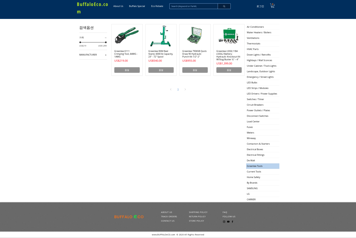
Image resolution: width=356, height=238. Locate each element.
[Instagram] (224, 221)
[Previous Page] (170, 89)
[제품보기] (127, 35)
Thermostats (253, 43)
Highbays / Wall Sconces (259, 60)
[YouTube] (228, 221)
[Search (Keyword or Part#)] (224, 6)
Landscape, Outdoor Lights (261, 71)
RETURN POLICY (197, 216)
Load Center (253, 121)
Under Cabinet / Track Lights (261, 65)
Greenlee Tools (255, 166)
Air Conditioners (255, 26)
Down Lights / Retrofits (259, 54)
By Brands (252, 182)
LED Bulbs (252, 82)
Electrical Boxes (255, 149)
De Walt (251, 160)
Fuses (250, 127)
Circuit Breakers (255, 104)
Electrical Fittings (255, 154)
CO (141, 217)
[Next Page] (185, 89)
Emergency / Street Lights (260, 76)
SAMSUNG (252, 188)
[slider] (80, 42)
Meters (250, 132)
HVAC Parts (253, 49)
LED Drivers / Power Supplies (262, 93)
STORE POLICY (196, 220)
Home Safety (253, 177)
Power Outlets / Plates (258, 110)
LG (248, 193)
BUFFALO (124, 217)
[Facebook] (232, 221)
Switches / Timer (255, 99)
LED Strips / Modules (258, 88)
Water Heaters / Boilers (259, 32)
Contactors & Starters (258, 143)
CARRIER (251, 199)
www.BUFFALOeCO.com (163, 234)
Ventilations (253, 38)
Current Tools (254, 171)
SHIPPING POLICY (198, 212)
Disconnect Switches (257, 115)
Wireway (251, 138)
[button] (272, 5)
